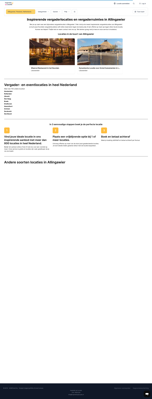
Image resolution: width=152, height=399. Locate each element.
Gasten (55, 12)
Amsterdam (8, 91)
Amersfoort (8, 106)
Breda (6, 101)
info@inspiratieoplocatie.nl (76, 394)
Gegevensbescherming (141, 388)
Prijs (65, 12)
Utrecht (7, 96)
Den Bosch (8, 114)
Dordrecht (7, 111)
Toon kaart (140, 12)
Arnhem (7, 109)
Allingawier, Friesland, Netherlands (19, 12)
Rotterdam (8, 94)
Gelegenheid (42, 12)
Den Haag (7, 99)
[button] (52, 56)
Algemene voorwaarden (122, 388)
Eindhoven (8, 104)
